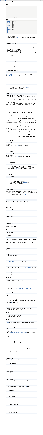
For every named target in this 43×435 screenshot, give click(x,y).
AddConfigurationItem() (9, 74)
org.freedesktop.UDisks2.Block (10, 359)
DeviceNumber (8, 22)
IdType (7, 26)
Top (0, 0)
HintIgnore (8, 30)
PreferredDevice (8, 21)
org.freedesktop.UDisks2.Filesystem (20, 288)
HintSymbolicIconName (9, 32)
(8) (19, 380)
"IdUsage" (12, 302)
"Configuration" (10, 75)
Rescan (7, 16)
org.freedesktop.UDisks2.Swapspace (29, 288)
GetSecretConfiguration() (22, 350)
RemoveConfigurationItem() (17, 332)
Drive (7, 24)
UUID (8, 322)
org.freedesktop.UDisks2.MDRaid (27, 267)
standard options (24, 56)
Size (7, 23)
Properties (5, 0)
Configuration (8, 28)
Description (3, 0)
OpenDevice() (17, 145)
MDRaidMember (8, 25)
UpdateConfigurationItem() (24, 332)
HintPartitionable (9, 29)
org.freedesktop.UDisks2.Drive (18, 37)
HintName (8, 31)
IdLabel (7, 27)
